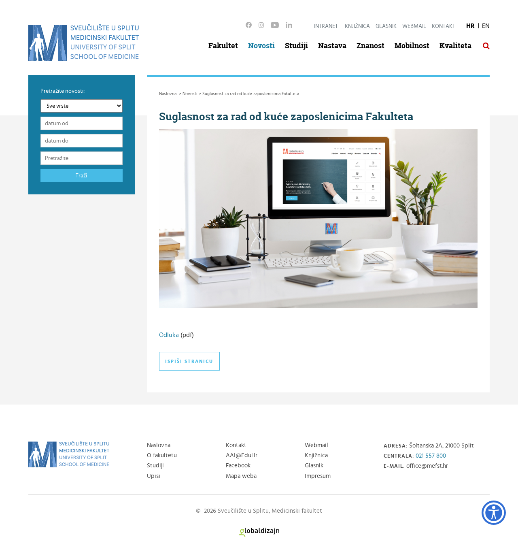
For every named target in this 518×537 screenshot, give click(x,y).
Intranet (326, 26)
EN (486, 26)
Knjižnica (357, 26)
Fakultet (223, 45)
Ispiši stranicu (189, 361)
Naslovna (158, 445)
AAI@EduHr (241, 455)
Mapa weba (241, 476)
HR (470, 26)
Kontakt (443, 26)
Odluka (169, 335)
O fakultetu (162, 455)
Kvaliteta (455, 45)
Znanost (370, 45)
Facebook (238, 465)
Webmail (414, 26)
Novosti (261, 45)
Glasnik (386, 26)
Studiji (296, 45)
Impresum (318, 476)
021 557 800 (431, 456)
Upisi (153, 476)
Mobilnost (412, 45)
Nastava (332, 45)
